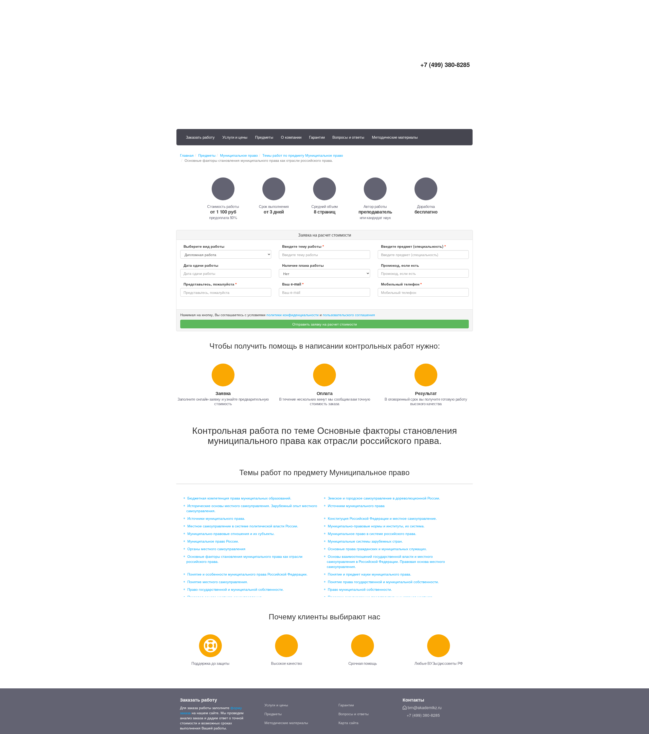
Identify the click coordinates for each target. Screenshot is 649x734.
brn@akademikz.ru (424, 707)
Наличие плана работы (303, 265)
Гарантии (317, 137)
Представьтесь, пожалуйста (210, 284)
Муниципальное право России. (213, 541)
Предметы (264, 137)
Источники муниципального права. (216, 518)
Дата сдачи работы (201, 265)
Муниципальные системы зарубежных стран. (365, 541)
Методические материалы (395, 137)
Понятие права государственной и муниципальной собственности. (383, 581)
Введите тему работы (303, 246)
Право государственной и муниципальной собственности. (235, 589)
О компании (291, 137)
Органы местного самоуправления (216, 548)
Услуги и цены (234, 137)
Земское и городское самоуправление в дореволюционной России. (384, 497)
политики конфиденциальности (292, 314)
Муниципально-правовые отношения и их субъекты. (231, 533)
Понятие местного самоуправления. (217, 581)
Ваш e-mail (292, 284)
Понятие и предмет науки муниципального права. (369, 574)
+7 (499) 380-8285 (444, 64)
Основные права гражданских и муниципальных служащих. (377, 548)
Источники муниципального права (356, 505)
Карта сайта (348, 722)
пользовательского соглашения (349, 314)
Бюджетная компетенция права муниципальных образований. (239, 497)
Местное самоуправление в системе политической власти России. (242, 525)
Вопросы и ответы (348, 137)
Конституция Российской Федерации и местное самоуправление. (382, 518)
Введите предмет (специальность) (413, 246)
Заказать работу (200, 137)
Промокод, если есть (400, 265)
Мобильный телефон (401, 284)
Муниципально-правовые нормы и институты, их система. (376, 525)
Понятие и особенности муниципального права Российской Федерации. (247, 574)
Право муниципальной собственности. (360, 589)
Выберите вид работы (204, 246)
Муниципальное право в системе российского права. (372, 533)
